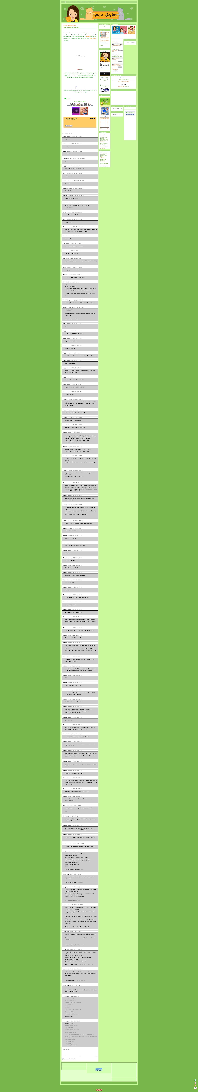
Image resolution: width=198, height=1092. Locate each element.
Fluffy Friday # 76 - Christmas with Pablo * (117, 55)
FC (101, 124)
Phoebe (86, 1)
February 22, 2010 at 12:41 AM (75, 274)
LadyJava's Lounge (74, 75)
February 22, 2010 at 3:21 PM (75, 470)
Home (63, 1)
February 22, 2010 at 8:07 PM (75, 770)
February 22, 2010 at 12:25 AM (73, 243)
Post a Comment (66, 1049)
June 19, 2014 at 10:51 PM (76, 969)
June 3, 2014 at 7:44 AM (76, 931)
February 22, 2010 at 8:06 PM (75, 761)
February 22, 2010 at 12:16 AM (75, 226)
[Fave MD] (195, 1085)
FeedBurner (126, 86)
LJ (100, 122)
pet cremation (103, 26)
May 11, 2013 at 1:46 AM (76, 851)
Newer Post (64, 1055)
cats (131, 42)
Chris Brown (88, 36)
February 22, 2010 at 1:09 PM (74, 368)
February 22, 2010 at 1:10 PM (74, 377)
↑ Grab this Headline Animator (123, 79)
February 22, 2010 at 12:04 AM (74, 136)
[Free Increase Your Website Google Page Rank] (104, 80)
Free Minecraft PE (80, 980)
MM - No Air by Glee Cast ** (71, 27)
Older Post (96, 1055)
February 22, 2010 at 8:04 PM (75, 750)
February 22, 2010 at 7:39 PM (75, 594)
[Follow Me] (195, 1080)
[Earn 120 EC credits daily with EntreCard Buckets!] (105, 75)
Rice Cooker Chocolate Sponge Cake (103, 155)
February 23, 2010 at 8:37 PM (77, 843)
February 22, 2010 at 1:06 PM (74, 323)
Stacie (79, 900)
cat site (128, 42)
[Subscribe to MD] (195, 1083)
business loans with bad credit (86, 964)
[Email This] (66, 126)
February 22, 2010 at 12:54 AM (78, 300)
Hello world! (102, 160)
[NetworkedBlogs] (130, 112)
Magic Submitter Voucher (78, 944)
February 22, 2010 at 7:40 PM (75, 602)
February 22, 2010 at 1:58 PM (75, 399)
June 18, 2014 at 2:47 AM (76, 949)
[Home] (196, 1088)
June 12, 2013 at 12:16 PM (76, 904)
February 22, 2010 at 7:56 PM (75, 682)
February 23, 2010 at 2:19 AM (72, 816)
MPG (73, 1)
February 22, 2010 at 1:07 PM (74, 331)
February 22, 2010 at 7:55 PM (75, 666)
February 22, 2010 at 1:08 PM (74, 353)
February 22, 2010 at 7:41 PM (75, 609)
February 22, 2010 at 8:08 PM (75, 778)
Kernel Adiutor (115, 49)
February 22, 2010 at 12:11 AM (75, 203)
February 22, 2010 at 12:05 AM (74, 143)
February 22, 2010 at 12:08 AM (76, 195)
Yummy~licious (103, 153)
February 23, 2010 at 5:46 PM (75, 834)
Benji (81, 1)
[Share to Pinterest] (71, 126)
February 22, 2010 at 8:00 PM (75, 706)
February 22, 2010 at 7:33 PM (75, 535)
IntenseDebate (115, 70)
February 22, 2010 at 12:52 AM (72, 282)
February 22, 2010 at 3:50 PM (75, 495)
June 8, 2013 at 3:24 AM (76, 887)
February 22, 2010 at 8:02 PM (75, 734)
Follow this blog (130, 114)
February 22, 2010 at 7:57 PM (75, 699)
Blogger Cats (103, 159)
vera (66, 811)
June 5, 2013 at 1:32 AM (76, 874)
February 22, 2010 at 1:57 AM (76, 307)
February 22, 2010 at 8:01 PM (75, 717)
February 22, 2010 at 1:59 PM (75, 417)
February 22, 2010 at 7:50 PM (75, 657)
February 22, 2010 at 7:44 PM (75, 616)
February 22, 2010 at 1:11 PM (74, 384)
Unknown (65, 996)
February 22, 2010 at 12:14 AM (74, 219)
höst (82, 869)
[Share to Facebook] (70, 126)
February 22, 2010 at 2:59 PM (75, 446)
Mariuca (68, 1)
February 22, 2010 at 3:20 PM (75, 455)
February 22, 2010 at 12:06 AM (74, 166)
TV (74, 119)
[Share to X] (69, 126)
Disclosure (114, 42)
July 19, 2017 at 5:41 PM (74, 996)
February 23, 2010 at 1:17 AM (73, 805)
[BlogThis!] (67, 126)
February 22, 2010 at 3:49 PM (75, 482)
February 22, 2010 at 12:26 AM (73, 258)
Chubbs (77, 1)
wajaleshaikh (117, 44)
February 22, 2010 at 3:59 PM (75, 504)
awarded (69, 372)
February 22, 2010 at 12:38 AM (74, 267)
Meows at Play (92, 1)
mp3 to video (80, 882)
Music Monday (93, 38)
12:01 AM (75, 118)
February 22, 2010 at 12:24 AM (73, 236)
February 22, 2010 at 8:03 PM (75, 741)
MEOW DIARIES (78, 101)
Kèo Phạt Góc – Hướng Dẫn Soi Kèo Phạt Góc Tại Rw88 (104, 146)
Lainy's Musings (104, 143)
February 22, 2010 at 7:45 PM (75, 635)
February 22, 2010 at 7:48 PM (75, 642)
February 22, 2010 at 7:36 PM (75, 565)
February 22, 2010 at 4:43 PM (75, 528)
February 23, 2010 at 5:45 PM (75, 825)
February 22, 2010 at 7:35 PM (75, 543)
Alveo (66, 988)
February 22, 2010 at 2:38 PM (75, 432)
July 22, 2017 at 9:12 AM (74, 1021)
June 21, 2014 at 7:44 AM (76, 985)
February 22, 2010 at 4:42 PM (75, 520)
